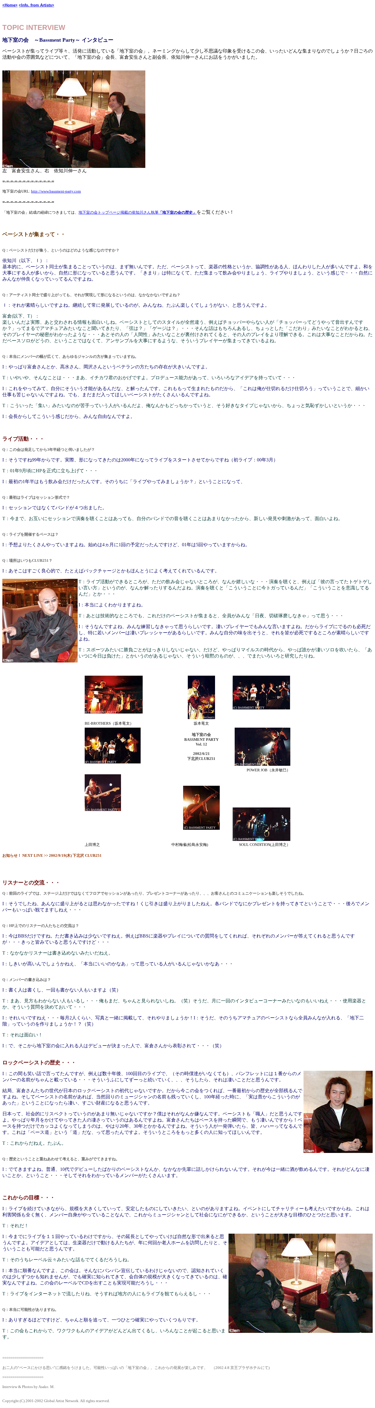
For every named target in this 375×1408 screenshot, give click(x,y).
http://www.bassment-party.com (56, 191)
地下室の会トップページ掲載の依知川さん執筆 (138, 212)
